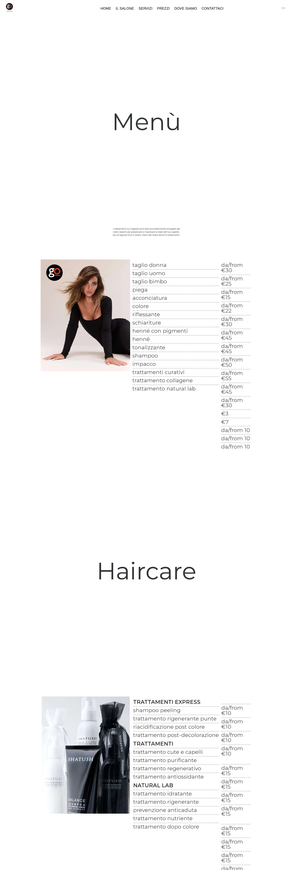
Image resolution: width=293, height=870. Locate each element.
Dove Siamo (185, 8)
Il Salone (125, 8)
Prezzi (163, 8)
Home (105, 8)
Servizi (145, 8)
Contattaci (213, 8)
